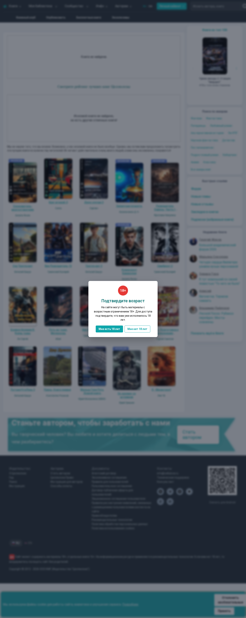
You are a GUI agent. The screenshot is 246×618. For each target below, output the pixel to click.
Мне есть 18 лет (109, 329)
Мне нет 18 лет (137, 329)
